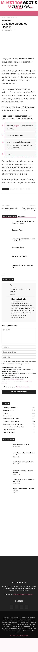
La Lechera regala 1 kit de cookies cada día (9, 209)
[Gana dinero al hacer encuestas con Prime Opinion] (6, 481)
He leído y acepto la (17, 387)
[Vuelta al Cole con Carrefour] (6, 446)
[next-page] (6, 274)
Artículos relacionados (9, 216)
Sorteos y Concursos (12, 17)
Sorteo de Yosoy (18, 247)
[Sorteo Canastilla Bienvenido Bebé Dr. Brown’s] (6, 455)
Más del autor (22, 216)
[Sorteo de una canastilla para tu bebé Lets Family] (6, 223)
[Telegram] (8, 34)
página (16, 126)
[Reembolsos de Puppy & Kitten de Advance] (6, 473)
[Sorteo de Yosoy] (6, 250)
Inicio (3, 17)
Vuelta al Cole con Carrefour (21, 444)
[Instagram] (16, 606)
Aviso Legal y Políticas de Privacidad (19, 635)
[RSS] (21, 607)
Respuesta (12, 294)
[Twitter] (16, 34)
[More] (21, 34)
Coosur (21, 189)
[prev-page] (3, 274)
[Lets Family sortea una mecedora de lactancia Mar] (6, 241)
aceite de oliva (14, 189)
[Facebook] (12, 34)
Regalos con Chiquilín (19, 256)
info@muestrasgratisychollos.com (15, 379)
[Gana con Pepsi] (6, 232)
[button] (3, 13)
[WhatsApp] (4, 34)
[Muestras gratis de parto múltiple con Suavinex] (6, 490)
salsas (27, 189)
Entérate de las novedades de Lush (23, 462)
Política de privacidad (23, 387)
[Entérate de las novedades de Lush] (6, 267)
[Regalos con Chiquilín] (6, 258)
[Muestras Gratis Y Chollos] (19, 5)
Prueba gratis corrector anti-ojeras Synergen (29, 209)
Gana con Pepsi (17, 230)
